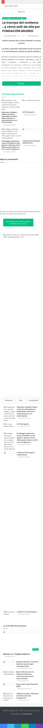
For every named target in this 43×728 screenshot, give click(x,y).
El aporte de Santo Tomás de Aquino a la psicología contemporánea (27, 664)
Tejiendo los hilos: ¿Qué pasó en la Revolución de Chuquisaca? (27, 696)
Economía (6, 18)
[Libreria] (21, 11)
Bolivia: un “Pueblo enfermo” (17, 654)
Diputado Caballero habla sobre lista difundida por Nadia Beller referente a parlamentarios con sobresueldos (9, 117)
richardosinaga (27, 714)
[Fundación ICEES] (11, 6)
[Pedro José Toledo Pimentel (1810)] (9, 687)
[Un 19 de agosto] (31, 104)
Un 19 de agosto (28, 112)
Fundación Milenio (15, 18)
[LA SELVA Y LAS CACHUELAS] (9, 615)
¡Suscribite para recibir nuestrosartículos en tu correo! (18, 222)
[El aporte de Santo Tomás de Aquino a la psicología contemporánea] (9, 665)
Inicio (24, 18)
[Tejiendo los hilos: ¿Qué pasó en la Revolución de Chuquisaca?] (9, 697)
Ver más (21, 83)
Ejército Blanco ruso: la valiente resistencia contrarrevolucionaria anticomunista (25, 675)
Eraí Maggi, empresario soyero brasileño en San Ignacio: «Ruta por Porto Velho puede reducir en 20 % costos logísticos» (11, 145)
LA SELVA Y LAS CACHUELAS (27, 612)
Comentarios (33, 400)
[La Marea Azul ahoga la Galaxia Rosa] (31, 133)
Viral (20, 400)
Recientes (8, 400)
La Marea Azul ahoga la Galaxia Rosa (31, 142)
